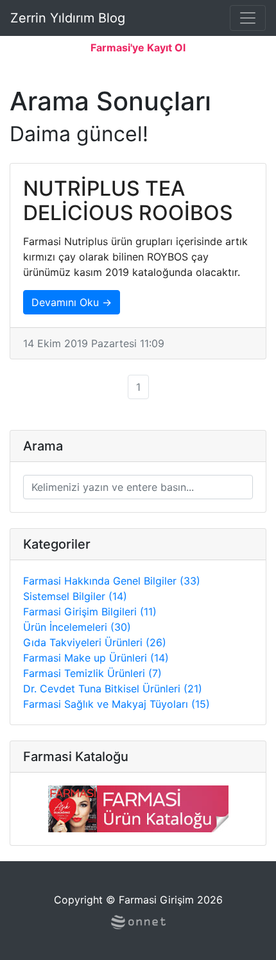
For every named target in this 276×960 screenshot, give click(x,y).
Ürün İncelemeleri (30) (77, 627)
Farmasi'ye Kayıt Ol (138, 47)
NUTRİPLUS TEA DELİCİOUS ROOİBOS (128, 200)
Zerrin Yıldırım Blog (67, 18)
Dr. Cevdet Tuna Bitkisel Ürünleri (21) (112, 688)
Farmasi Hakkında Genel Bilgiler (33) (111, 580)
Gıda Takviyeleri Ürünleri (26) (94, 642)
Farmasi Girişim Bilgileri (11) (90, 611)
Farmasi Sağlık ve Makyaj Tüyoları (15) (116, 704)
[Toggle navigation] (248, 18)
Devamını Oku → (71, 302)
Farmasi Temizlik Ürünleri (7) (92, 673)
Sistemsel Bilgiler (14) (75, 596)
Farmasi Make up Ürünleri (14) (96, 657)
